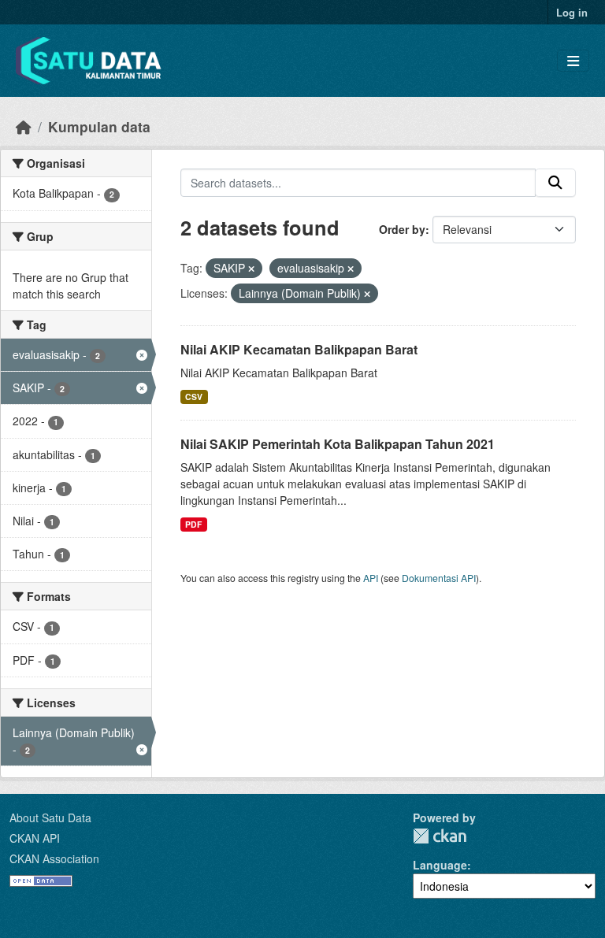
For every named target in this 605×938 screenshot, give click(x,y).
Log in (572, 12)
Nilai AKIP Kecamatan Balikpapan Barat (299, 349)
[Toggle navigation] (573, 61)
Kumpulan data (99, 126)
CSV (193, 396)
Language (440, 865)
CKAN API (34, 838)
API (370, 577)
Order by (402, 229)
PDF (193, 524)
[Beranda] (24, 126)
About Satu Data (50, 817)
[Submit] (555, 183)
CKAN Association (54, 858)
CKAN (439, 836)
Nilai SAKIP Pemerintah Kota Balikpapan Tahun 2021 (337, 444)
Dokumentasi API (439, 577)
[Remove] (251, 268)
